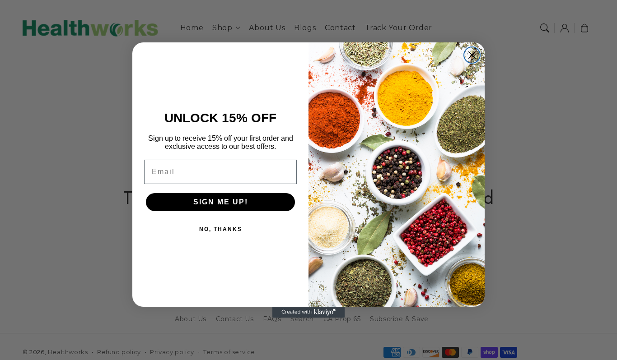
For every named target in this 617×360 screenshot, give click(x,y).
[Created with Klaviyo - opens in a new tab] (308, 312)
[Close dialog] (472, 55)
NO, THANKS (220, 229)
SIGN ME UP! (220, 202)
